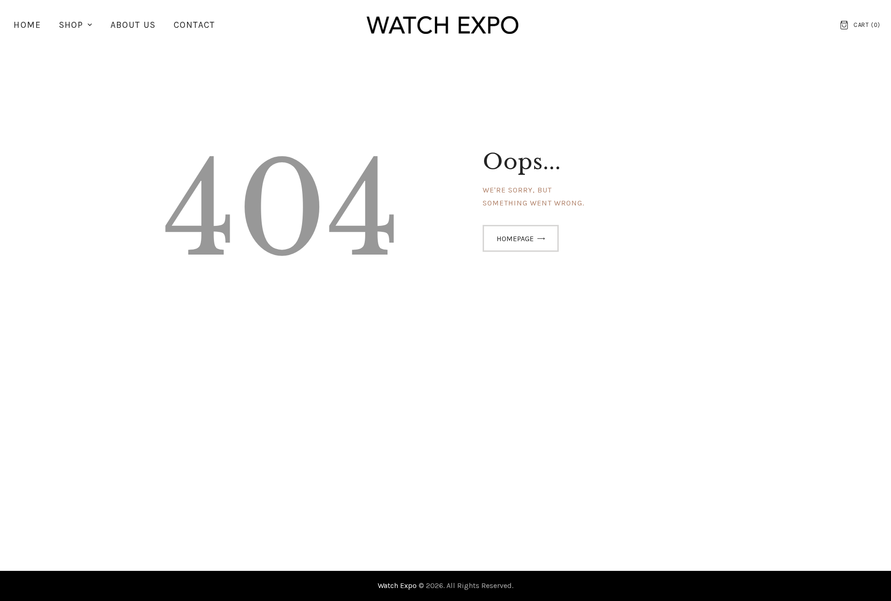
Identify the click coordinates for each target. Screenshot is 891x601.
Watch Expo (398, 585)
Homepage (515, 238)
